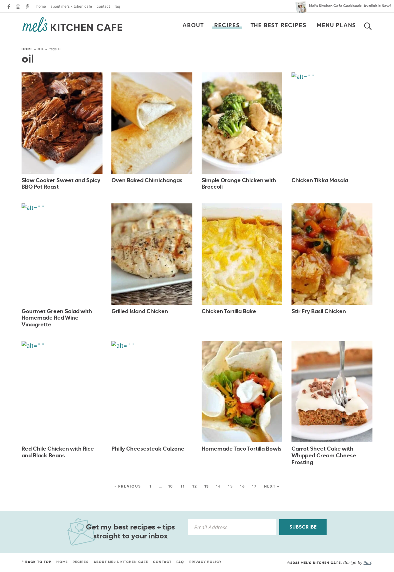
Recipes (227, 25)
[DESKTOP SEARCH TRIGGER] (371, 25)
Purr (367, 562)
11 (183, 486)
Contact (103, 6)
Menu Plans (336, 25)
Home (41, 6)
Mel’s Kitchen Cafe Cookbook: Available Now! (350, 6)
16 (242, 486)
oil (41, 49)
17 (254, 486)
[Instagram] (18, 6)
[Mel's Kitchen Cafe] (72, 25)
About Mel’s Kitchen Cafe (71, 6)
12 (194, 486)
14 (218, 486)
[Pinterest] (27, 6)
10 (171, 486)
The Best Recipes (279, 25)
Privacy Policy (205, 562)
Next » (271, 486)
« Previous (128, 486)
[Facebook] (9, 6)
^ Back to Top (36, 562)
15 (230, 486)
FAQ (117, 6)
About (193, 25)
